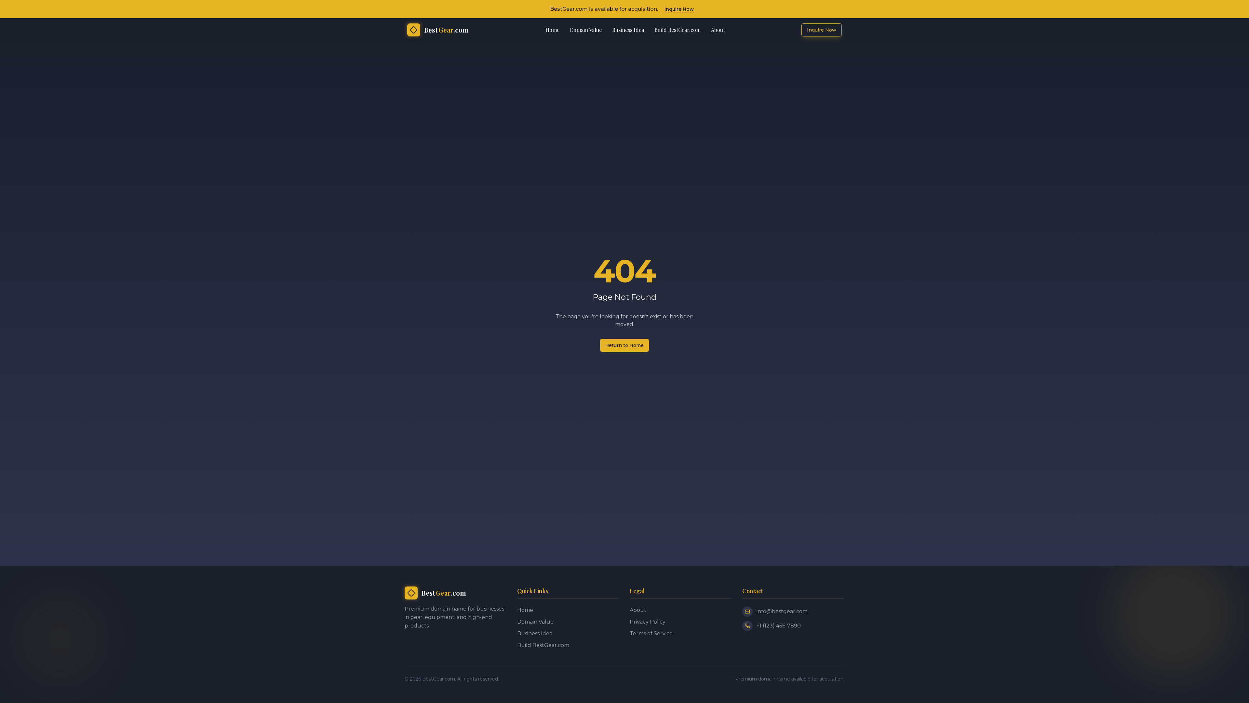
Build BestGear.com (677, 29)
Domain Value (586, 29)
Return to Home (624, 345)
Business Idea (628, 29)
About (718, 29)
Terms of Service (651, 633)
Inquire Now (679, 9)
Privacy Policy (647, 622)
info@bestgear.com (782, 611)
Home (552, 29)
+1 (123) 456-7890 (779, 626)
